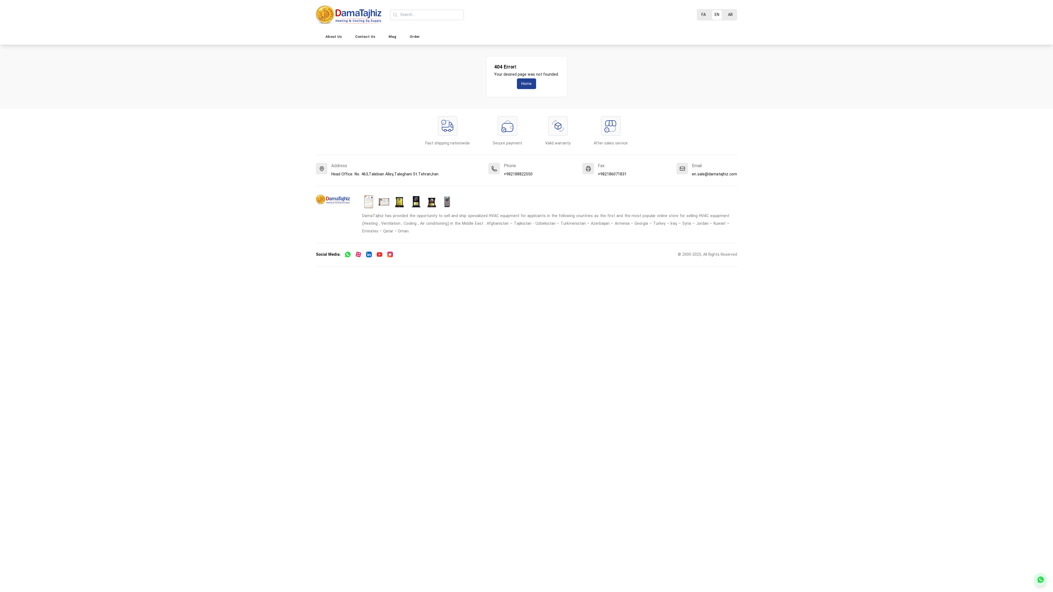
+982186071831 (612, 174)
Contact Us (365, 37)
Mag (392, 37)
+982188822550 (518, 174)
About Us (333, 37)
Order (415, 37)
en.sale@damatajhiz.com (714, 174)
